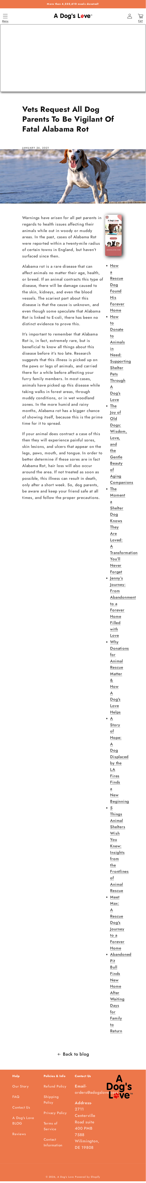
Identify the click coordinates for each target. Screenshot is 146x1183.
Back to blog (76, 1054)
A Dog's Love (65, 1177)
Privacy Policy (55, 1112)
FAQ (15, 1096)
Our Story (20, 1086)
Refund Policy (55, 1086)
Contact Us (21, 1107)
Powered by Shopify (87, 1177)
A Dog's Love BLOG (23, 1120)
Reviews (19, 1134)
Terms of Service (51, 1126)
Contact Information (53, 1142)
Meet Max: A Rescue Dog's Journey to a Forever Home (117, 922)
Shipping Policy (51, 1099)
